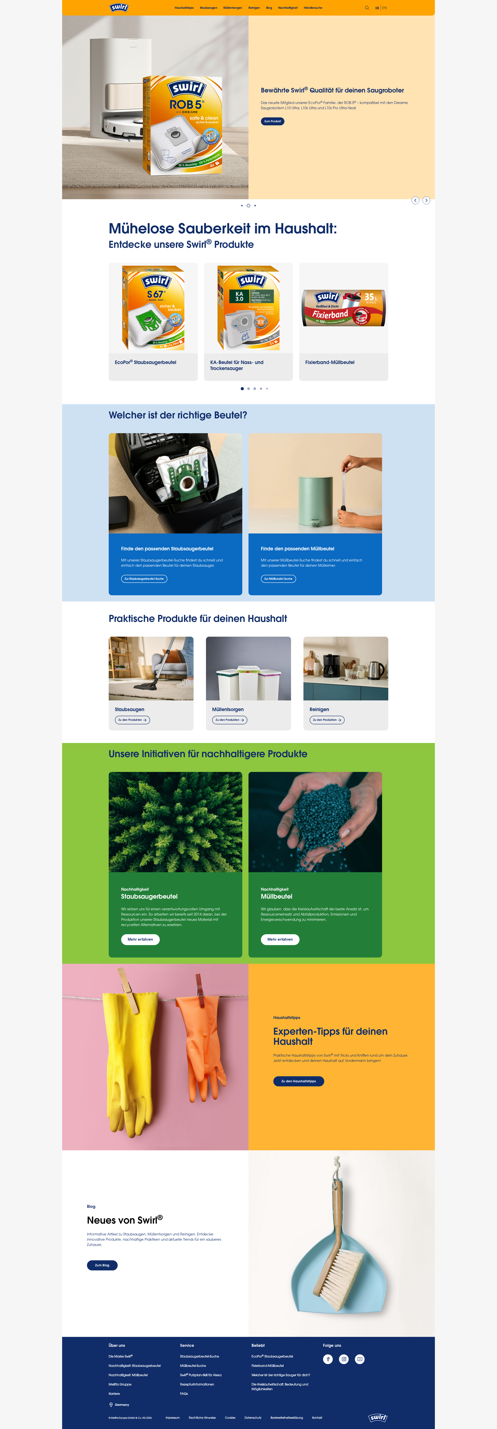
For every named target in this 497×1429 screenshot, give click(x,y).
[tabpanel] (248, 106)
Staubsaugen (129, 709)
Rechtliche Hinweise (202, 1418)
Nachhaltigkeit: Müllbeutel (128, 1375)
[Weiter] (426, 200)
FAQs (184, 1394)
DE (377, 8)
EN (384, 8)
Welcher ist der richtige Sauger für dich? (281, 1375)
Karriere (114, 1394)
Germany (122, 1405)
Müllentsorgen (228, 709)
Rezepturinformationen (197, 1384)
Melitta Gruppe (120, 1384)
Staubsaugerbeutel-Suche (199, 1356)
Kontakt (317, 1418)
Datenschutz (253, 1418)
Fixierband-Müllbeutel (268, 1366)
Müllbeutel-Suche (193, 1366)
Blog (269, 8)
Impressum (173, 1418)
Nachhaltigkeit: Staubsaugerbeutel (135, 1366)
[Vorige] (415, 200)
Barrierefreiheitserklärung (287, 1418)
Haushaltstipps (184, 8)
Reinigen (319, 709)
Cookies (230, 1418)
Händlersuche (313, 8)
